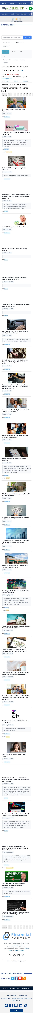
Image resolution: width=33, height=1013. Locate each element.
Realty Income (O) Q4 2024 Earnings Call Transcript (15, 721)
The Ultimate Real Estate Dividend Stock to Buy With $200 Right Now (16, 627)
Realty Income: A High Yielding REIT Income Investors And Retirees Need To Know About (15, 848)
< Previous (4, 94)
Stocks (14, 51)
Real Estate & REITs (9, 867)
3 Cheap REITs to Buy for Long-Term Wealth (14, 168)
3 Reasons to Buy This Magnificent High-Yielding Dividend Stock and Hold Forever (15, 542)
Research (25, 81)
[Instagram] (23, 955)
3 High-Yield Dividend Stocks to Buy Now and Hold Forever (15, 518)
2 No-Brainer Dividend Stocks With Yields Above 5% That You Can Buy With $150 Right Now (15, 697)
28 (24, 93)
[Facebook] (14, 955)
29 (27, 93)
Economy (8, 478)
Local (12, 14)
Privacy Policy (23, 995)
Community (22, 3)
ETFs (21, 51)
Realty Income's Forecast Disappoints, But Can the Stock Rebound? (15, 566)
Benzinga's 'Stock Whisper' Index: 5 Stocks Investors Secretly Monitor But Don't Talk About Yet (16, 196)
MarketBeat (6, 149)
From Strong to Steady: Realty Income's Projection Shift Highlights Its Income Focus (15, 361)
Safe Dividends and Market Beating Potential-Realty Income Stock (13, 884)
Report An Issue (26, 988)
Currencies (15, 59)
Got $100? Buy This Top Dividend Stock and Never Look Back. (15, 436)
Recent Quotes (6, 42)
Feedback (16, 1011)
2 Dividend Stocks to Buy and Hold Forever (13, 110)
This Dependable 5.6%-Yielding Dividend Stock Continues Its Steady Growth (15, 673)
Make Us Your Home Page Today (11, 973)
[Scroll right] (32, 3)
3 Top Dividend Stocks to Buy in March (15, 227)
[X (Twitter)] (10, 955)
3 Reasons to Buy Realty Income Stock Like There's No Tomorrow (16, 410)
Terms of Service (11, 995)
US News (23, 14)
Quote (7, 81)
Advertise (12, 988)
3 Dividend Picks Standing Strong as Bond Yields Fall (16, 133)
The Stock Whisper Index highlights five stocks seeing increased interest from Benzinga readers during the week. (15, 206)
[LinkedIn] (18, 955)
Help (18, 988)
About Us (5, 988)
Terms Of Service (19, 950)
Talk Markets (6, 864)
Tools (5, 56)
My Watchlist (18, 42)
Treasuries (5, 62)
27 (21, 93)
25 (15, 93)
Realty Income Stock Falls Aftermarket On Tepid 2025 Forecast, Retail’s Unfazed (16, 814)
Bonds (7, 152)
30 (30, 93)
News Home (4, 14)
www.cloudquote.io (16, 945)
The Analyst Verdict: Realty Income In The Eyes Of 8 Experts (15, 305)
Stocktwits (6, 830)
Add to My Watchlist (7, 78)
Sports (12, 3)
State (17, 14)
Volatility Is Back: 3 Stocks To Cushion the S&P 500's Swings (15, 591)
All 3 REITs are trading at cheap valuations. (16, 175)
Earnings (7, 736)
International (22, 59)
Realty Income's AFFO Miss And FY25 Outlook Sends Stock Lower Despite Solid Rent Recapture (15, 779)
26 (18, 93)
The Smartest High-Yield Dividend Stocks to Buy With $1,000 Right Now (15, 913)
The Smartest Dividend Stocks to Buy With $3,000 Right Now (16, 495)
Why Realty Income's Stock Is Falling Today (14, 755)
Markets (6, 51)
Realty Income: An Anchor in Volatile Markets (14, 459)
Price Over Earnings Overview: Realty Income (14, 249)
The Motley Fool (7, 116)
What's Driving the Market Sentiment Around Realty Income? (14, 278)
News (4, 3)
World (30, 14)
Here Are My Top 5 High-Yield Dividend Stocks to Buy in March (15, 332)
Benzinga (6, 211)
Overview (5, 59)
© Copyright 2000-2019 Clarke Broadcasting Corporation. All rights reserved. (16, 999)
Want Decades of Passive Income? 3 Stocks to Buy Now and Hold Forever (14, 650)
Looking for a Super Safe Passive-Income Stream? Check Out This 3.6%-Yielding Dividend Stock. (15, 386)
